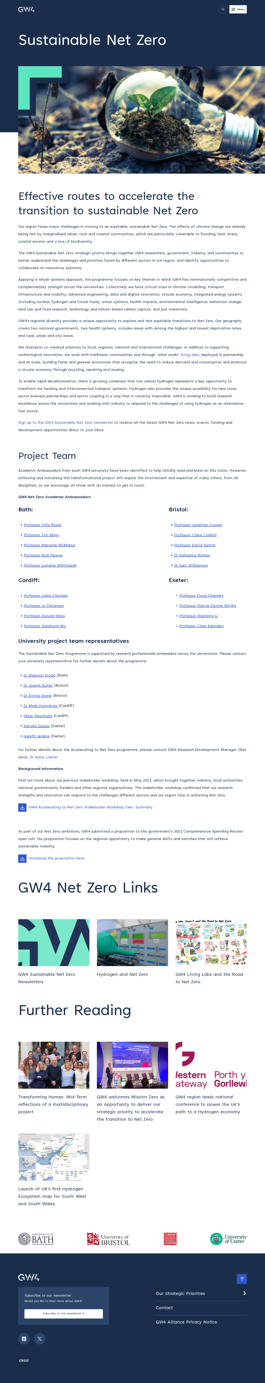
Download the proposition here (56, 858)
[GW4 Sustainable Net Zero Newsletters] (53, 952)
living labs (190, 355)
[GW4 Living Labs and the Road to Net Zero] (211, 952)
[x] (40, 1339)
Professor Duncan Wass (44, 616)
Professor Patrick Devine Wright (207, 606)
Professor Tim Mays (41, 535)
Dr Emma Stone (37, 696)
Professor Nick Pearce (43, 555)
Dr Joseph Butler (38, 686)
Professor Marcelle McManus (49, 545)
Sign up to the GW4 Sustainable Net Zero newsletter (65, 423)
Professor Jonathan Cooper (198, 525)
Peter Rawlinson (37, 716)
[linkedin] (24, 1339)
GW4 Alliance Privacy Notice (186, 1322)
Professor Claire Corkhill (195, 535)
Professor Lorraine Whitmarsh (50, 566)
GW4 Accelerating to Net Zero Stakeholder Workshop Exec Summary (91, 807)
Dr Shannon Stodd (39, 676)
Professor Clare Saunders (201, 626)
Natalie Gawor (36, 726)
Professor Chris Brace (42, 525)
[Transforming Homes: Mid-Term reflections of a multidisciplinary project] (53, 1082)
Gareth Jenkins (36, 736)
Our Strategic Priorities (180, 1294)
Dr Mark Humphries (40, 706)
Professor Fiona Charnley (201, 596)
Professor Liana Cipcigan (46, 596)
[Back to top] (242, 1279)
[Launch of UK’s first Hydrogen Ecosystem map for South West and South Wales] (53, 1171)
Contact (164, 1308)
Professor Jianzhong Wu (45, 626)
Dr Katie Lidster (44, 757)
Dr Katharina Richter (192, 555)
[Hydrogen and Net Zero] (132, 952)
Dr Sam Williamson (191, 566)
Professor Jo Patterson (44, 606)
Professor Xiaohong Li (198, 616)
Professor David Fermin (195, 545)
